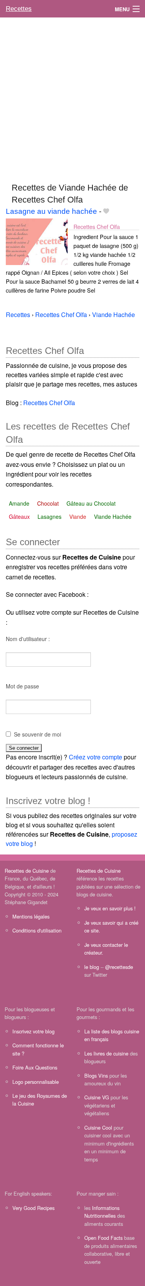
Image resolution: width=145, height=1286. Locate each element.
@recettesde (119, 967)
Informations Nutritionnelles (101, 1211)
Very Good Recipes (33, 1207)
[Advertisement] (72, 96)
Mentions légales (30, 916)
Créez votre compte (95, 756)
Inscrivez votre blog (33, 1031)
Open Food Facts (103, 1237)
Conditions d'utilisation (36, 930)
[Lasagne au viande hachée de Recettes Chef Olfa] (37, 240)
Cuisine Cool (98, 1127)
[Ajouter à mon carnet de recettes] (106, 211)
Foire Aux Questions (34, 1067)
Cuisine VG (96, 1097)
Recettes (19, 8)
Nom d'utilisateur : (28, 639)
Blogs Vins (96, 1075)
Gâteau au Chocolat (91, 503)
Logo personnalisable (35, 1081)
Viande (77, 516)
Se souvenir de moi (37, 734)
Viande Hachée (112, 516)
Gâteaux (19, 516)
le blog (91, 967)
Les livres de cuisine (106, 1053)
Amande (19, 503)
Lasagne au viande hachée (51, 211)
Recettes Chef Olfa (96, 226)
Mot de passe (22, 686)
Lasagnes (49, 516)
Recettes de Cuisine (27, 870)
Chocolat (48, 503)
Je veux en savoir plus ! (110, 908)
